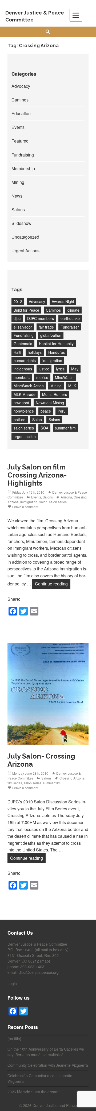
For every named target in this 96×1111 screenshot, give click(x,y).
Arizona (66, 497)
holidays (35, 352)
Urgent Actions (25, 250)
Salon (37, 419)
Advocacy (20, 86)
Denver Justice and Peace (55, 1105)
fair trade (46, 327)
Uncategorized (25, 237)
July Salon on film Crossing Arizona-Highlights (37, 475)
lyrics (60, 368)
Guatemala (23, 343)
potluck (20, 419)
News (16, 196)
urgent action (25, 436)
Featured (20, 141)
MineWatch (64, 377)
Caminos (20, 100)
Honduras (56, 352)
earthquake (70, 318)
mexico (42, 377)
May (74, 368)
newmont (21, 402)
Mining (17, 182)
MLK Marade (24, 394)
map (45, 961)
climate (73, 310)
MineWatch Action (29, 385)
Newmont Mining (50, 402)
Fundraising (22, 155)
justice (44, 368)
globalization (50, 335)
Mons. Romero (54, 394)
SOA (44, 428)
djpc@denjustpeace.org (39, 972)
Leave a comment (25, 506)
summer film (65, 428)
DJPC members (40, 318)
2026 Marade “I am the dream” (33, 1091)
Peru (62, 411)
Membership (23, 168)
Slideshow (21, 223)
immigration (52, 360)
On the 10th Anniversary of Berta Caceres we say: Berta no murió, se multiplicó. (45, 1051)
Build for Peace (26, 310)
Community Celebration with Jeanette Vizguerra (47, 1065)
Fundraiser (70, 327)
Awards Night (63, 301)
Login (12, 983)
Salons (18, 209)
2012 (18, 301)
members (22, 377)
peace (46, 411)
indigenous (23, 368)
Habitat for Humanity (56, 343)
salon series (24, 428)
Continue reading (52, 583)
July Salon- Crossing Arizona (41, 760)
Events (18, 127)
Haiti (17, 352)
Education (21, 113)
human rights (25, 360)
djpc (17, 318)
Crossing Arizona (72, 778)
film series (14, 783)
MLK (72, 385)
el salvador (23, 327)
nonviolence (24, 411)
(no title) (14, 1038)
